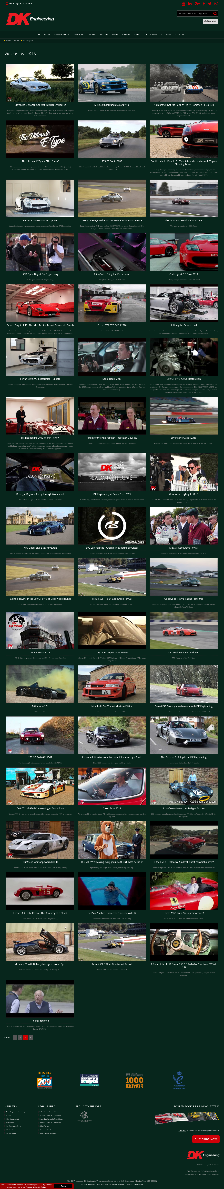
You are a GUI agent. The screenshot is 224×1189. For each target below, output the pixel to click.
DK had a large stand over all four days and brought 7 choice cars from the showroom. (112, 496)
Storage (166, 34)
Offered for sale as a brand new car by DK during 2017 (40, 966)
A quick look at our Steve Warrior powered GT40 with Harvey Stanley (40, 864)
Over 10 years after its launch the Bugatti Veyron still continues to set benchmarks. (40, 550)
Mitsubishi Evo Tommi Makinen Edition (111, 709)
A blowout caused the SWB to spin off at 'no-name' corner (40, 601)
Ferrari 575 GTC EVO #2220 (112, 328)
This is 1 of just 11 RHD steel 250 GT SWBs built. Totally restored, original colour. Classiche (183, 969)
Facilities (151, 34)
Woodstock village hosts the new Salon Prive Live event (40, 496)
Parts (92, 34)
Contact (180, 34)
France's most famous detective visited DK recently (112, 915)
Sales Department (12, 1119)
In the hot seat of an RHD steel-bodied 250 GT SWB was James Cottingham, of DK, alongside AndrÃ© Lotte (183, 602)
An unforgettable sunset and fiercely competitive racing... (112, 601)
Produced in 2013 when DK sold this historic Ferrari (183, 915)
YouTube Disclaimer (47, 1130)
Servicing (79, 34)
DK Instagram (11, 1133)
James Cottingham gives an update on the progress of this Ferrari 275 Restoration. (40, 223)
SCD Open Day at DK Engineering (40, 276)
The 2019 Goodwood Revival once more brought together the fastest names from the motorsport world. (183, 497)
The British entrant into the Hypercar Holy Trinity (112, 760)
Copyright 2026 (89, 1184)
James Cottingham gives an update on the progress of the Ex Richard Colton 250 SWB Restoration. (40, 382)
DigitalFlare (138, 1184)
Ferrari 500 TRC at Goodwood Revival (112, 966)
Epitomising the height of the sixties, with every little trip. (112, 864)
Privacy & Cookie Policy (36, 1187)
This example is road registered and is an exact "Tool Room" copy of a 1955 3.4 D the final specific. (183, 812)
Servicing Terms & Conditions (51, 1119)
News (115, 34)
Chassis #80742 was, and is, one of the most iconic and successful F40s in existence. (40, 811)
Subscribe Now (206, 1139)
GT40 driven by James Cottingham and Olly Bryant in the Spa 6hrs (40, 655)
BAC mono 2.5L (40, 709)
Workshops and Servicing (15, 1112)
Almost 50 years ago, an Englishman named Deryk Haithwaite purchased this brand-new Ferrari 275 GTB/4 (40, 1024)
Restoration (61, 34)
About (138, 34)
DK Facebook (11, 1130)
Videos (126, 34)
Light (211, 21)
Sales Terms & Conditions (49, 1112)
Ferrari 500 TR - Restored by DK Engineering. (40, 915)
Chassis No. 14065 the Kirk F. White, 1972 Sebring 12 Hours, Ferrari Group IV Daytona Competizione (112, 656)
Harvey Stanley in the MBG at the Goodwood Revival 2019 (183, 550)
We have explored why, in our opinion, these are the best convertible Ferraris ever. (184, 864)
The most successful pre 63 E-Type (183, 223)
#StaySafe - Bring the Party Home (112, 276)
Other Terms (44, 1126)
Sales (47, 34)
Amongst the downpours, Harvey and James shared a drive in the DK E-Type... (184, 440)
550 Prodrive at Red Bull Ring (183, 655)
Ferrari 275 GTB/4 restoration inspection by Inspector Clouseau (112, 440)
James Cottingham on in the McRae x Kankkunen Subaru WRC (112, 107)
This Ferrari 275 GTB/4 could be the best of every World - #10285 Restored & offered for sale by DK (112, 165)
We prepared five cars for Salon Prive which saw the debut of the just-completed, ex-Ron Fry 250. (112, 812)
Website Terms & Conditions (50, 1123)
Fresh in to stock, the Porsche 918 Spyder (183, 760)
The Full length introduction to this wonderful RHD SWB (40, 760)
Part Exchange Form (13, 1126)
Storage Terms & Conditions (50, 1115)
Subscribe (182, 1131)
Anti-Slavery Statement (48, 1133)
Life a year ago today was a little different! (184, 276)
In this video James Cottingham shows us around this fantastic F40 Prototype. (183, 709)
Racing (104, 34)
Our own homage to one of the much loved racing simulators (112, 550)
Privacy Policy (118, 1184)
